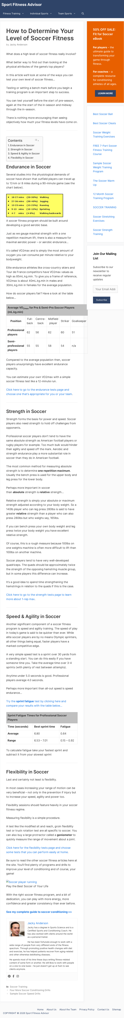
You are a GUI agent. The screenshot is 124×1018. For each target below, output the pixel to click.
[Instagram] (17, 976)
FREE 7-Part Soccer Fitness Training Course (105, 149)
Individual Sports (39, 13)
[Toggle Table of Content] (37, 140)
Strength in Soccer (21, 149)
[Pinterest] (9, 976)
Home (40, 1009)
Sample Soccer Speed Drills (25, 993)
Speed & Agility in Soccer (25, 153)
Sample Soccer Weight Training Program (102, 167)
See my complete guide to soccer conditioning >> (39, 911)
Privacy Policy (86, 1009)
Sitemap (116, 1009)
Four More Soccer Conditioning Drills (30, 990)
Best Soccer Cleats (104, 123)
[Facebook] (13, 976)
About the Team (67, 1009)
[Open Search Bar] (83, 13)
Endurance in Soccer (22, 145)
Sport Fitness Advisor (22, 4)
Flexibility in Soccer (22, 157)
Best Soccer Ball (103, 114)
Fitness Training (11, 13)
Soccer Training (18, 986)
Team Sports (65, 13)
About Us (51, 1009)
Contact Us (103, 1009)
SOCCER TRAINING (104, 207)
